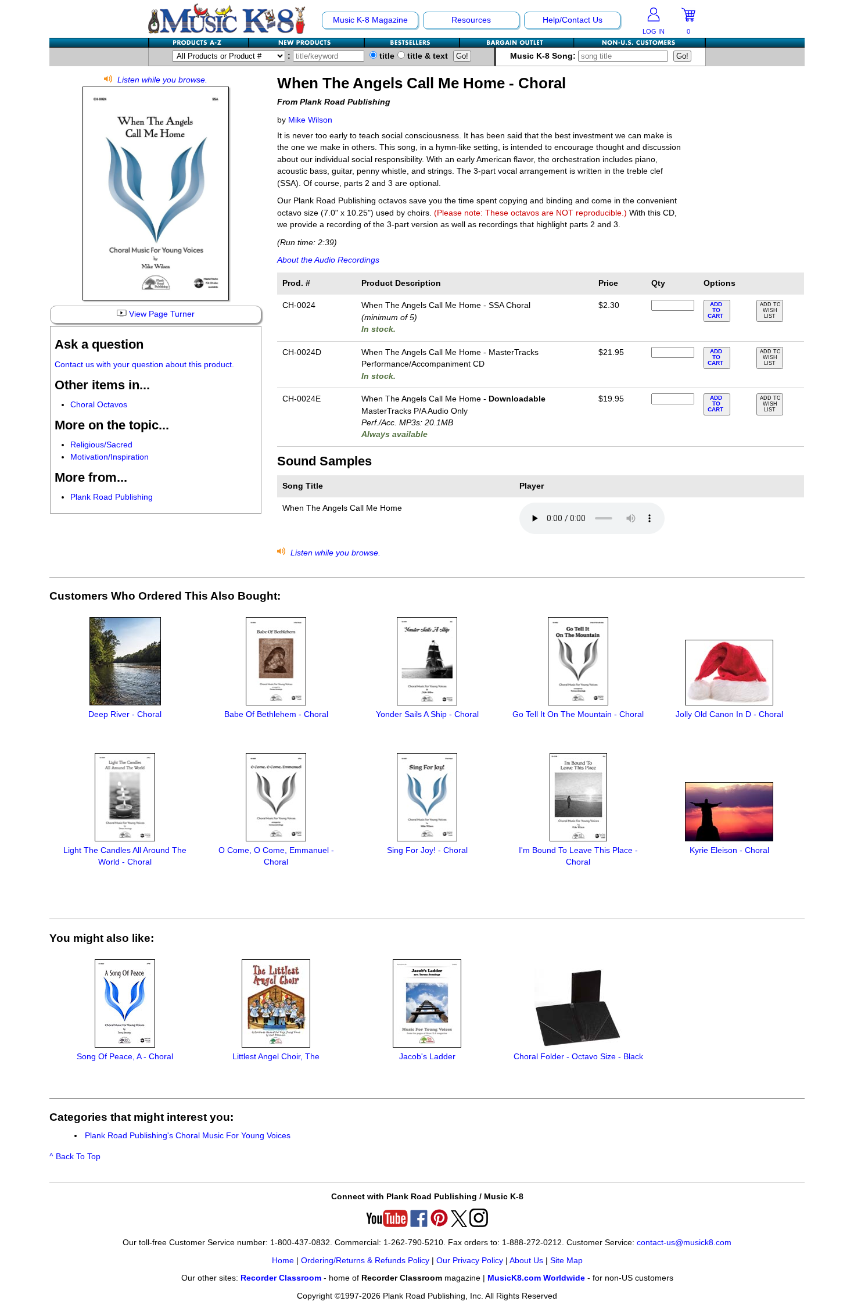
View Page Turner (161, 314)
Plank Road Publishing (111, 497)
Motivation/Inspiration (109, 457)
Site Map (566, 1260)
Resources (471, 20)
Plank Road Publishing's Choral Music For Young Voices (187, 1135)
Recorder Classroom (281, 1278)
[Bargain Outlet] (517, 43)
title (385, 56)
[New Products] (307, 43)
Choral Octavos (98, 404)
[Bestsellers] (412, 43)
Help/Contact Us (572, 20)
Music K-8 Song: (544, 56)
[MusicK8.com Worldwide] (639, 43)
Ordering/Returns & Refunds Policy (365, 1260)
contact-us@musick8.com (684, 1242)
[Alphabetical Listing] (199, 43)
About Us (526, 1260)
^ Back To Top (75, 1156)
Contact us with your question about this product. (144, 364)
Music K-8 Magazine (370, 20)
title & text (426, 56)
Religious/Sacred (101, 444)
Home (283, 1260)
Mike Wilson (310, 120)
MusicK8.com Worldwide (536, 1278)
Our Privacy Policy (469, 1260)
